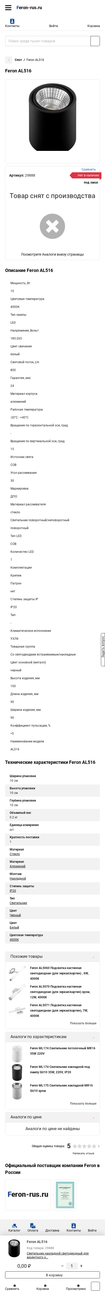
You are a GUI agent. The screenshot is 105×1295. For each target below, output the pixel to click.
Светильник (18, 903)
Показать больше (83, 1023)
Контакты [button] (12, 26)
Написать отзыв (83, 1153)
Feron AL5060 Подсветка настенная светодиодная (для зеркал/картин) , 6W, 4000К (59, 973)
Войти (53, 26)
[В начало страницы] (95, 1286)
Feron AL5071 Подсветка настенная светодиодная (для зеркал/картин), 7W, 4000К (59, 1010)
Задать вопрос (103, 647)
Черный (15, 915)
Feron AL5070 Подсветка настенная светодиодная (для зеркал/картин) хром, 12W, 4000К (60, 992)
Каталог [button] (14, 1230)
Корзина (93, 26)
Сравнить (12, 1289)
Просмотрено (76, 1289)
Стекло (15, 854)
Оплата (33, 1230)
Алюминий (17, 866)
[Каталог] (8, 7)
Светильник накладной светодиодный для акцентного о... (58, 1255)
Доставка (52, 1230)
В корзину (54, 1275)
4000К (14, 939)
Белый (14, 927)
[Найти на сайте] (95, 41)
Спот (18, 60)
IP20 (13, 891)
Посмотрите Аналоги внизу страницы (52, 254)
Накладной (18, 878)
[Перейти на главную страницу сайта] (38, 8)
